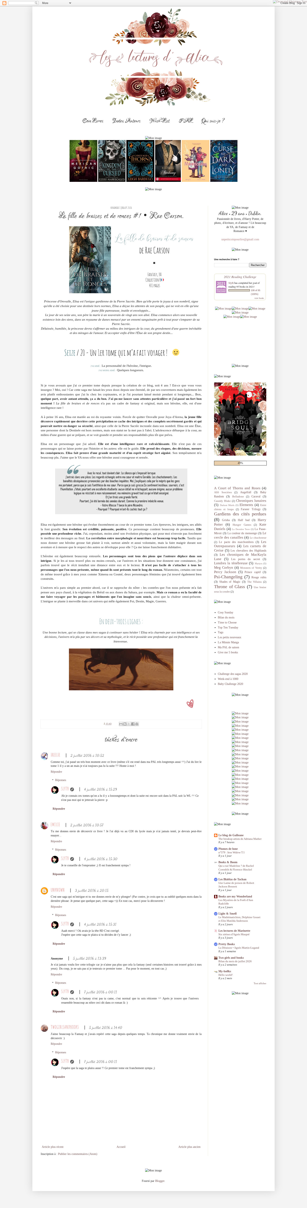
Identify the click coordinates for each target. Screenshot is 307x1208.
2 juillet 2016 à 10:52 (87, 755)
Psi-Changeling (228, 576)
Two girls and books (231, 957)
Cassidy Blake (222, 501)
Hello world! (225, 974)
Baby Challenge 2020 (230, 684)
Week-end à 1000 (228, 678)
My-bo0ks (224, 971)
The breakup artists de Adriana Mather (239, 838)
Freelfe (55, 755)
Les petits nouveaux (229, 637)
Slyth (65, 788)
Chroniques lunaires (251, 501)
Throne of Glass (229, 586)
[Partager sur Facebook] (133, 724)
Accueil (121, 1146)
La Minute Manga (228, 642)
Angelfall (245, 492)
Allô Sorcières (223, 492)
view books (259, 298)
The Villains (254, 581)
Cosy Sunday (225, 612)
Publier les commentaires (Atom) (77, 1154)
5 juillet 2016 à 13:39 (89, 958)
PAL (185, 121)
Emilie (55, 824)
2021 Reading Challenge (240, 276)
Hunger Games (242, 524)
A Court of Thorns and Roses (237, 488)
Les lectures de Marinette (234, 930)
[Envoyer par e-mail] (121, 724)
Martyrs (258, 563)
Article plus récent (52, 1146)
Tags (220, 632)
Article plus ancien (189, 1146)
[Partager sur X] (129, 724)
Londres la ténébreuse (231, 563)
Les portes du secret (245, 559)
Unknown (58, 890)
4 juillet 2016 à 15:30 (101, 859)
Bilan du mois (226, 617)
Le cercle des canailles (240, 535)
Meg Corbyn (223, 568)
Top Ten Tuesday (228, 627)
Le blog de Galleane (231, 835)
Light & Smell (227, 913)
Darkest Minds (227, 505)
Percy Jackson (225, 572)
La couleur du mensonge (242, 533)
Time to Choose (227, 622)
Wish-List (160, 121)
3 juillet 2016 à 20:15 (92, 890)
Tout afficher (260, 983)
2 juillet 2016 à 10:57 (86, 825)
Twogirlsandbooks (65, 1027)
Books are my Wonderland (235, 896)
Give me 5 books (228, 652)
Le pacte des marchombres (236, 542)
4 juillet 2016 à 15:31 (100, 924)
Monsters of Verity (251, 567)
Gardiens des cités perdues (240, 513)
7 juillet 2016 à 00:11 (100, 992)
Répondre (56, 771)
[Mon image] (240, 774)
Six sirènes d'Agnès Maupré (234, 934)
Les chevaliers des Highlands (248, 550)
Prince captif (253, 572)
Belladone (238, 496)
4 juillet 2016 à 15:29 (100, 789)
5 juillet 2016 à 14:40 (105, 1028)
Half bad (244, 520)
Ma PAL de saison (228, 647)
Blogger (159, 1181)
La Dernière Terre (241, 529)
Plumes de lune (228, 848)
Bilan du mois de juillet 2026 (235, 961)
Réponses (60, 780)
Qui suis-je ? (213, 121)
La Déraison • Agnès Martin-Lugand (238, 947)
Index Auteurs (127, 121)
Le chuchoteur (258, 537)
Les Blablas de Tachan (232, 879)
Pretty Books (226, 944)
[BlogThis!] (125, 724)
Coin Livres (92, 121)
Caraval (255, 496)
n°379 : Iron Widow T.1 (231, 852)
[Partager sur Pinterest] (137, 724)
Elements (246, 505)
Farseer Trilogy (251, 509)
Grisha (226, 520)
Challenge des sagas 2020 (233, 673)
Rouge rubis (258, 577)
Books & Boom (227, 862)
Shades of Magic (229, 581)
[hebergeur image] (223, 308)
